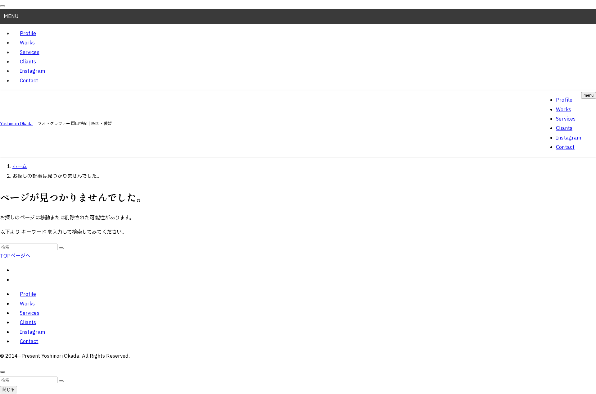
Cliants (28, 62)
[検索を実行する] (61, 248)
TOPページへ (15, 256)
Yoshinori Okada (16, 124)
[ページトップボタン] (2, 372)
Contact (29, 81)
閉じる (8, 389)
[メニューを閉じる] (2, 6)
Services (29, 52)
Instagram (32, 71)
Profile (28, 33)
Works (27, 43)
